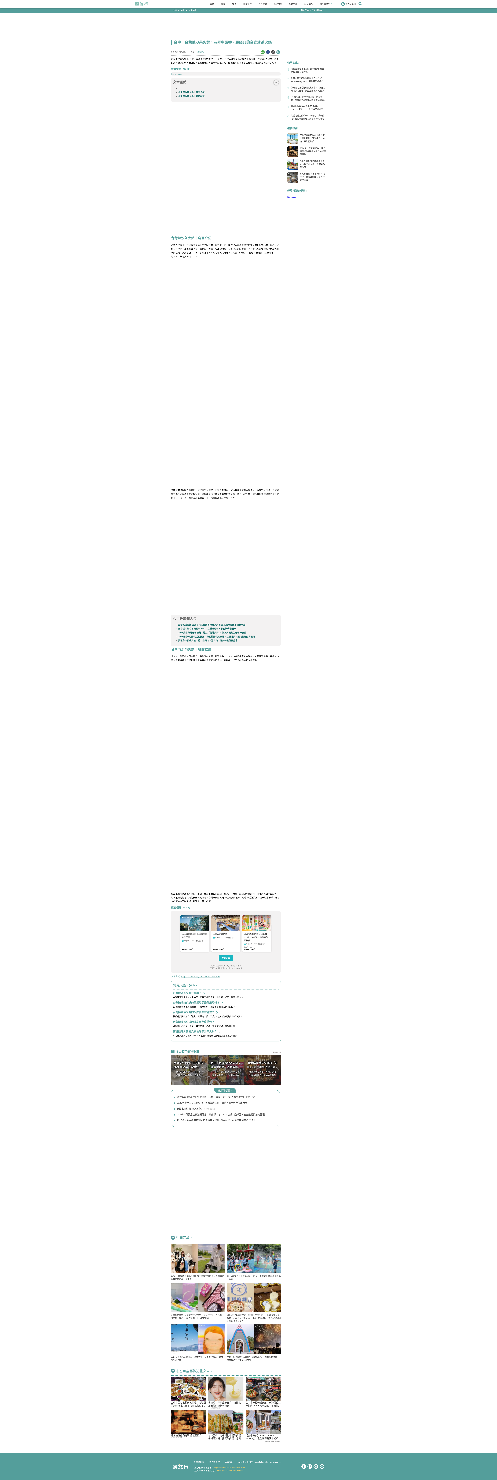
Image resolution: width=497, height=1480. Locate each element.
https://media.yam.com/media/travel (229, 1468)
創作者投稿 (199, 1462)
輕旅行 (141, 3)
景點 (212, 4)
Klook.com (176, 74)
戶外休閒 (263, 4)
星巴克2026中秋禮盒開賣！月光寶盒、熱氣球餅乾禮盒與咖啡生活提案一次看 (308, 99)
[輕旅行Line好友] (322, 1466)
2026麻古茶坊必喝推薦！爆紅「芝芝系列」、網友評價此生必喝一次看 (212, 633)
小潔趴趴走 (200, 52)
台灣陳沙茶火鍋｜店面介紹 (191, 92)
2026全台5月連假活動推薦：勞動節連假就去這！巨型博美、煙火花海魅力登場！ (217, 637)
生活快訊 (293, 4)
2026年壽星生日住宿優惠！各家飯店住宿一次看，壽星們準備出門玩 (212, 1103)
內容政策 (229, 1462)
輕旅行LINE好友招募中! (311, 10)
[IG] (309, 1466)
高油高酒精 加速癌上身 (189, 1109)
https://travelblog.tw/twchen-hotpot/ (200, 977)
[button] (278, 1070)
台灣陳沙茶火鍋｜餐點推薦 (191, 96)
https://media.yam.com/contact (230, 1471)
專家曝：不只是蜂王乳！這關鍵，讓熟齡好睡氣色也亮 (225, 1404)
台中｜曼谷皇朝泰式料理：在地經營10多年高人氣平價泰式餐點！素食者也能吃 (188, 1404)
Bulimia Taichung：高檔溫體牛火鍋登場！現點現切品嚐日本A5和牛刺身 (262, 1067)
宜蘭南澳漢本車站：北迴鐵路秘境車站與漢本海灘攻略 (307, 70)
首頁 (175, 10)
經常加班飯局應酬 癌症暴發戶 (186, 1436)
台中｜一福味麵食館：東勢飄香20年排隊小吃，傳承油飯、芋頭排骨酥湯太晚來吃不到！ (263, 1404)
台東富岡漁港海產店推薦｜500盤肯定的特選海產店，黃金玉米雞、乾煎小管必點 (308, 89)
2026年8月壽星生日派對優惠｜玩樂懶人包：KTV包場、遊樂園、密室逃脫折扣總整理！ (222, 1115)
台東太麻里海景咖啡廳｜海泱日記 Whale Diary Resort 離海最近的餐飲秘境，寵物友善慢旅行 (308, 80)
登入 (347, 4)
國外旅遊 (278, 4)
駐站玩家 (308, 4)
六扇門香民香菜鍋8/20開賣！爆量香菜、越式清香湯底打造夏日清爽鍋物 (307, 117)
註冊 (354, 4)
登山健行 (247, 4)
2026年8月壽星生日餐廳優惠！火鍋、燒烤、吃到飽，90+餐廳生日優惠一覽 (216, 1097)
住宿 (234, 4)
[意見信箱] (315, 1466)
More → (277, 1052)
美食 (223, 4)
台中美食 (192, 10)
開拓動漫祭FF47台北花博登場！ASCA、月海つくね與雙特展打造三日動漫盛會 (308, 108)
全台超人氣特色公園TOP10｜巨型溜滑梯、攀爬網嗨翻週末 (207, 629)
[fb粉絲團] (303, 1466)
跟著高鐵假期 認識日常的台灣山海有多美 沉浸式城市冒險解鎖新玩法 (212, 625)
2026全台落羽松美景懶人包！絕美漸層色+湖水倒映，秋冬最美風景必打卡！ (216, 1120)
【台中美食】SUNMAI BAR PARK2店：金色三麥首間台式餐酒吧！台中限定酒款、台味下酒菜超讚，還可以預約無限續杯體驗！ (263, 1437)
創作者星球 (325, 4)
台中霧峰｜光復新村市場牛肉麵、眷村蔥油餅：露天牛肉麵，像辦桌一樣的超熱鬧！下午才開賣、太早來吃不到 (225, 1437)
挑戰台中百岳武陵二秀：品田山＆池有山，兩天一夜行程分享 (208, 641)
